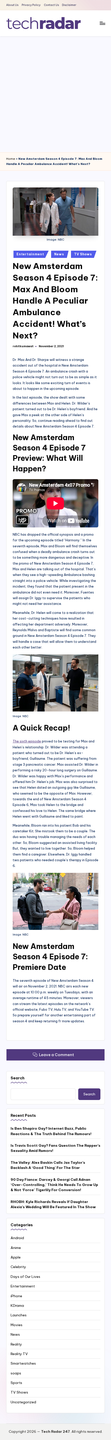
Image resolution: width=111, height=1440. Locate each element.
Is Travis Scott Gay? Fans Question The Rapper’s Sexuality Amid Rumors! (55, 1148)
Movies (16, 1325)
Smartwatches (23, 1363)
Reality (16, 1344)
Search (18, 1078)
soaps (16, 1373)
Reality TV (19, 1353)
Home (10, 159)
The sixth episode (27, 741)
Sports (16, 1382)
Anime (16, 1247)
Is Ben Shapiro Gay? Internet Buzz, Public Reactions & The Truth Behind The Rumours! (51, 1131)
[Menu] (102, 23)
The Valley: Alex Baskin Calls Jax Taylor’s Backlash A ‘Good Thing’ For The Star (48, 1165)
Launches (19, 1315)
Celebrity (18, 1266)
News (59, 254)
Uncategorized (23, 1402)
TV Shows (83, 254)
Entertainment (30, 254)
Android (17, 1238)
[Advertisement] (55, 94)
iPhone (16, 1296)
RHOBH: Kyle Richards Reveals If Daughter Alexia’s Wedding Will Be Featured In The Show (53, 1204)
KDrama (17, 1305)
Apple (16, 1257)
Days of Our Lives (25, 1276)
